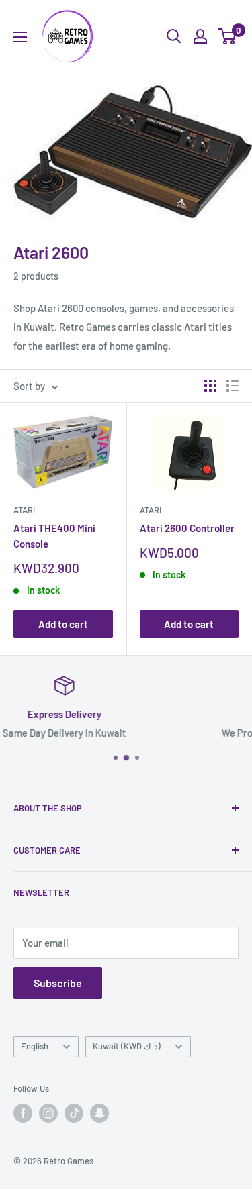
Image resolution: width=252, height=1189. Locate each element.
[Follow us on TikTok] (74, 1113)
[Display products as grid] (210, 386)
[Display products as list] (232, 386)
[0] (227, 36)
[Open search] (174, 36)
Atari (24, 510)
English (34, 1046)
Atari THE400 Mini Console (54, 536)
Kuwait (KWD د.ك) (127, 1046)
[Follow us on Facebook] (22, 1113)
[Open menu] (20, 37)
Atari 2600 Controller (187, 528)
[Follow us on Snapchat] (99, 1113)
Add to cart (63, 624)
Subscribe (58, 982)
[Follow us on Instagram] (48, 1113)
